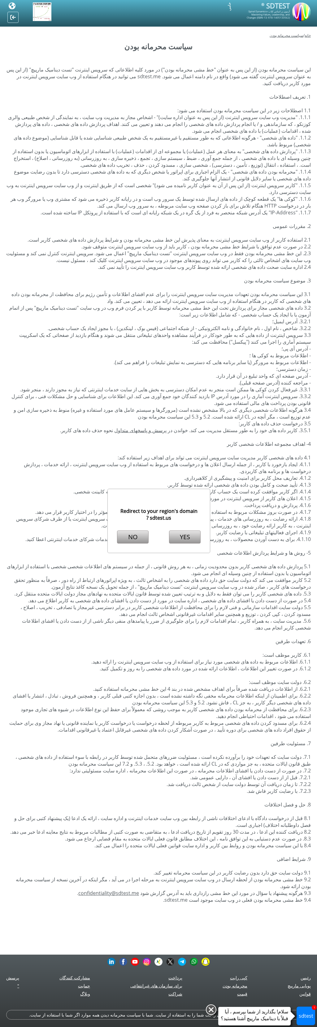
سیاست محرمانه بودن (286, 35)
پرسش (12, 978)
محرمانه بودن (235, 986)
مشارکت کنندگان (74, 978)
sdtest (307, 1012)
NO (133, 537)
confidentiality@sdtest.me (108, 893)
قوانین (305, 994)
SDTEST (275, 5)
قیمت (242, 994)
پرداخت (175, 978)
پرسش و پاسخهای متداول (140, 430)
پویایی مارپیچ (299, 986)
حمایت (84, 986)
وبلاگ (85, 994)
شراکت (175, 994)
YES (185, 537)
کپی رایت (238, 978)
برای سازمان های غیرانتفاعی (156, 986)
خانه (308, 35)
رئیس (306, 978)
